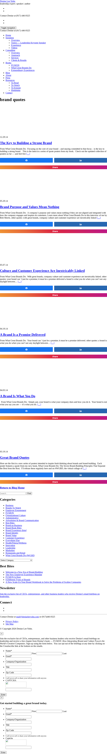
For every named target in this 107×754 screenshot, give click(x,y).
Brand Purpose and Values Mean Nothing (29, 207)
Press (8, 78)
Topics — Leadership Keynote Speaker (28, 43)
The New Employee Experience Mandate (24, 574)
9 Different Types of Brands (18, 579)
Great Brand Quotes (14, 457)
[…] (28, 154)
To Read (15, 83)
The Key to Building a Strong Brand (26, 143)
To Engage (16, 88)
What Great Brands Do (21, 68)
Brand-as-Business (14, 525)
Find (29, 493)
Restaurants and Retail (15, 553)
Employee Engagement (16, 510)
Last (64, 653)
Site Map (10, 624)
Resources (10, 80)
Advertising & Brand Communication (22, 520)
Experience (16, 45)
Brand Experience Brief (16, 530)
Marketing (10, 550)
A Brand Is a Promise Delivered (22, 334)
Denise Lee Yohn (7, 1)
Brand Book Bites (13, 528)
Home (8, 35)
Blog (8, 73)
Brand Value (11, 535)
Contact (9, 93)
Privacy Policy (12, 621)
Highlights (15, 90)
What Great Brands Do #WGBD (20, 555)
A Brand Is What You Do (17, 396)
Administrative (12, 518)
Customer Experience (15, 538)
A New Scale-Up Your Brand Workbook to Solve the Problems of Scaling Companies (43, 582)
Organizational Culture (16, 515)
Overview (15, 40)
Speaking (10, 38)
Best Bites (10, 523)
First (34, 653)
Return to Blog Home (12, 487)
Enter (3, 695)
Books (8, 63)
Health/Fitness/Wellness (16, 543)
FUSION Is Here (13, 577)
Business (9, 505)
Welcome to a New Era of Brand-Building (24, 572)
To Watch (15, 85)
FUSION (15, 65)
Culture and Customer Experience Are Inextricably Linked (42, 270)
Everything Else (13, 540)
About (8, 75)
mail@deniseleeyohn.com (27, 617)
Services (15, 58)
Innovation (10, 545)
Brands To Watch (13, 508)
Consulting (10, 50)
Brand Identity (12, 533)
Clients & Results (18, 60)
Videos (14, 48)
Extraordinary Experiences (23, 70)
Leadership (10, 548)
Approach (15, 55)
